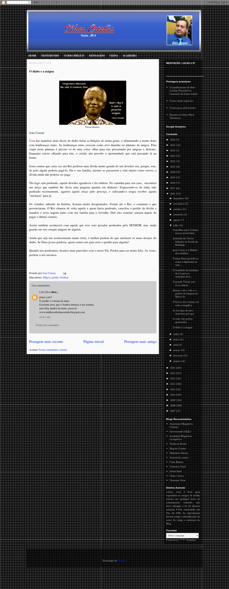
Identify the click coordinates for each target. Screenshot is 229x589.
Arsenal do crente (178, 457)
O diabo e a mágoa (182, 327)
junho (176, 334)
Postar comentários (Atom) (53, 349)
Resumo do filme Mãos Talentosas (181, 116)
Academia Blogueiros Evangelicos (180, 437)
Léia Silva (44, 292)
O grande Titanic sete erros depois (184, 283)
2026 (173, 140)
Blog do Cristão (177, 448)
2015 (173, 368)
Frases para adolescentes (182, 108)
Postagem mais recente (46, 341)
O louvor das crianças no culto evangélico (186, 303)
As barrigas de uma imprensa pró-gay (183, 312)
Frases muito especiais (181, 101)
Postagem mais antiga (140, 341)
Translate (191, 540)
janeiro (177, 361)
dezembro (179, 198)
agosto (177, 220)
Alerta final (175, 471)
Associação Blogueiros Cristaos (181, 425)
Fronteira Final (177, 466)
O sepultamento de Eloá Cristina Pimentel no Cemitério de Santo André (183, 91)
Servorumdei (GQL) (180, 431)
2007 (173, 411)
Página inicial (93, 341)
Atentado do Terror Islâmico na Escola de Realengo (185, 242)
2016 (173, 194)
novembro (179, 204)
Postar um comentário (47, 325)
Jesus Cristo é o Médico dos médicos (185, 251)
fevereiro (178, 355)
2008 (173, 405)
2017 (173, 188)
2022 (173, 161)
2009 (173, 400)
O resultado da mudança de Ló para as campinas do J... (185, 273)
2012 (173, 384)
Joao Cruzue (49, 273)
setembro (178, 214)
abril (176, 345)
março (177, 350)
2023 (173, 156)
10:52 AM (44, 317)
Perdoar (64, 277)
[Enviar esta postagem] (64, 273)
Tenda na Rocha (177, 444)
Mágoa (46, 277)
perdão (55, 277)
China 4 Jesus (176, 476)
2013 (173, 378)
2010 (173, 395)
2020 (173, 172)
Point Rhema (176, 462)
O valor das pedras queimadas (183, 320)
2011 (173, 389)
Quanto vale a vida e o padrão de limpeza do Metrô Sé (185, 294)
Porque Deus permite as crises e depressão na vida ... (185, 262)
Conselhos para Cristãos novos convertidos (185, 231)
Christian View (177, 480)
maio (176, 339)
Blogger (122, 561)
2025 (173, 145)
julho (176, 225)
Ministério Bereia (178, 453)
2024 (173, 150)
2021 (173, 167)
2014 (173, 373)
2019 (173, 177)
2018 (173, 183)
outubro (178, 209)
